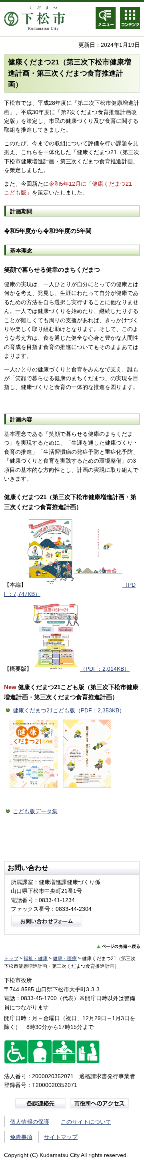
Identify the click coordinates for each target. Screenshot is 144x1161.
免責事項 (21, 1137)
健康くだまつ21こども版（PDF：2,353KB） (69, 710)
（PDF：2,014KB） (105, 669)
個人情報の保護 (29, 1122)
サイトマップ (61, 1137)
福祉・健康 (36, 958)
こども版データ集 (35, 811)
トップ (11, 958)
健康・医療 (65, 958)
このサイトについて (86, 1122)
